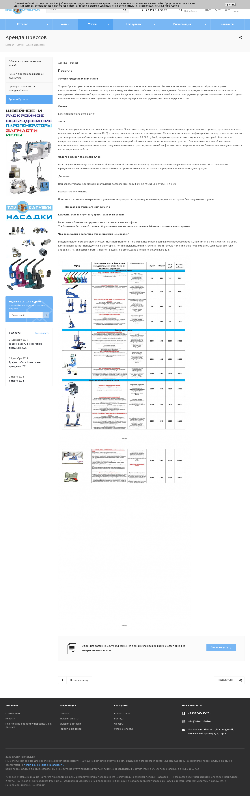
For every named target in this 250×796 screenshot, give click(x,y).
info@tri (193, 721)
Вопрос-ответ (122, 713)
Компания (11, 705)
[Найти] (124, 9)
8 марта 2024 (16, 380)
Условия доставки (70, 723)
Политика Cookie (169, 5)
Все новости (42, 333)
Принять (230, 4)
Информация (68, 705)
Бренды (119, 718)
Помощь (64, 713)
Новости (10, 718)
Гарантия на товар (71, 728)
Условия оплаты (69, 718)
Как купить (121, 705)
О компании (12, 713)
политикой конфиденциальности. (44, 764)
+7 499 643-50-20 (156, 10)
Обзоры (119, 723)
